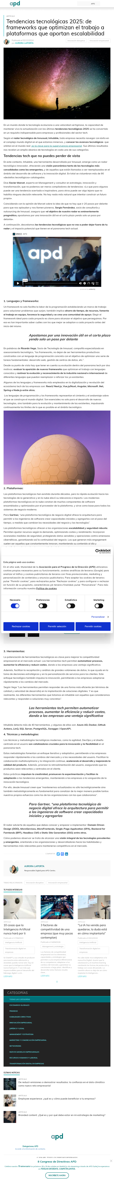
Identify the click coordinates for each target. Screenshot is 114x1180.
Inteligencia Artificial (13, 942)
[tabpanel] (20, 936)
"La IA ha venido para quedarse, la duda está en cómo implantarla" (92, 929)
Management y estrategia (52, 946)
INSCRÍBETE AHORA (57, 1175)
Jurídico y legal (17, 1028)
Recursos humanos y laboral (24, 1058)
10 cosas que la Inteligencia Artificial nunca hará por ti (17, 929)
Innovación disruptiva (76, 40)
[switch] (43, 605)
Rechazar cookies (21, 626)
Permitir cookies (93, 626)
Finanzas (14, 1011)
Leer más (8, 976)
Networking (15, 1046)
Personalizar (98, 616)
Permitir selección (57, 626)
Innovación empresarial (99, 40)
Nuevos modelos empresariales (24, 1052)
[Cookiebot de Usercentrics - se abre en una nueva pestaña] (98, 551)
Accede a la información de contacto (30, 1149)
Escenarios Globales (19, 1005)
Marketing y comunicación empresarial (28, 1040)
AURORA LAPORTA (24, 43)
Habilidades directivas (20, 1017)
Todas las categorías (20, 999)
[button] (57, 981)
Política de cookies (46, 588)
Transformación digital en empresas (15, 950)
